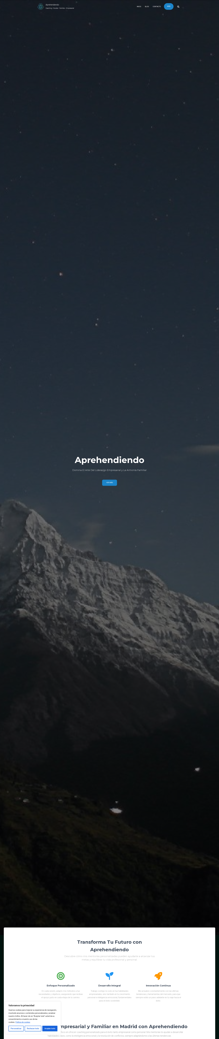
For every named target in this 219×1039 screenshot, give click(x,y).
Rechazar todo (33, 1028)
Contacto (157, 6)
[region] (33, 1017)
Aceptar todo (49, 1028)
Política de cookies (22, 1022)
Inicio (139, 6)
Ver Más (109, 482)
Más (168, 6)
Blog (147, 6)
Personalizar (16, 1028)
